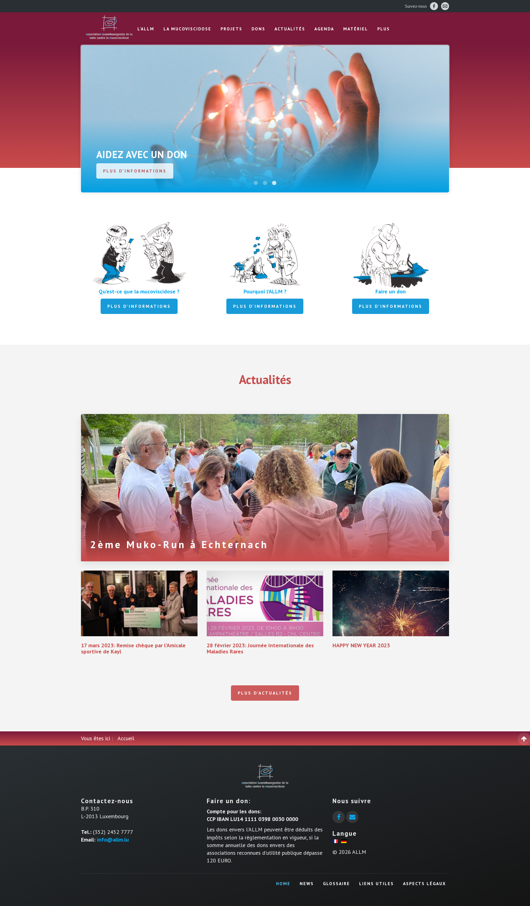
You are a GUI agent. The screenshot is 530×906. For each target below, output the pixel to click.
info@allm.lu (113, 839)
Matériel (355, 29)
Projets (231, 29)
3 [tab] (274, 183)
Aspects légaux (424, 883)
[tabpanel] (265, 118)
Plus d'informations (135, 171)
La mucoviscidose (187, 29)
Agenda (324, 29)
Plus (383, 29)
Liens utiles (376, 883)
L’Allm (145, 29)
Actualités (290, 29)
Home (283, 883)
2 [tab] (265, 183)
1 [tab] (256, 183)
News (307, 883)
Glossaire (336, 883)
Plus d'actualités (265, 693)
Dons (258, 29)
